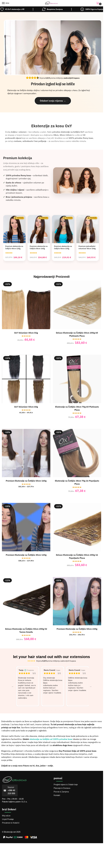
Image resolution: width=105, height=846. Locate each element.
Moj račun (6, 816)
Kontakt (57, 795)
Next (90, 686)
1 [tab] (44, 710)
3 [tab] (51, 710)
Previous (12, 686)
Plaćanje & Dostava (62, 788)
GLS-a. (24, 802)
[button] (98, 3)
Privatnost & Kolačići (10, 823)
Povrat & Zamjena (61, 792)
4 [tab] (55, 710)
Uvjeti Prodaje (8, 819)
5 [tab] (59, 710)
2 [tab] (47, 710)
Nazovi (11, 790)
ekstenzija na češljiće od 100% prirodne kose (51, 739)
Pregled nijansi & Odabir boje (66, 785)
